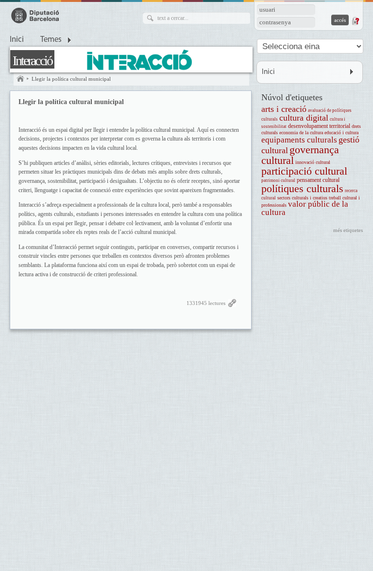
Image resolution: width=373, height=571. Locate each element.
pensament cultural (318, 180)
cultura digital (303, 118)
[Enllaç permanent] (232, 305)
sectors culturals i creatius (302, 197)
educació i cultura (341, 132)
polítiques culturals (302, 188)
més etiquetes (348, 230)
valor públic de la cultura (304, 208)
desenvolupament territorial (319, 126)
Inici (17, 40)
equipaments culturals (299, 139)
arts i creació (283, 109)
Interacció (32, 60)
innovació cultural (312, 162)
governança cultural (300, 154)
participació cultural (304, 171)
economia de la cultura (301, 132)
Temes (51, 40)
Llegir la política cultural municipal (71, 79)
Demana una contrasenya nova (355, 21)
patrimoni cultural (278, 180)
